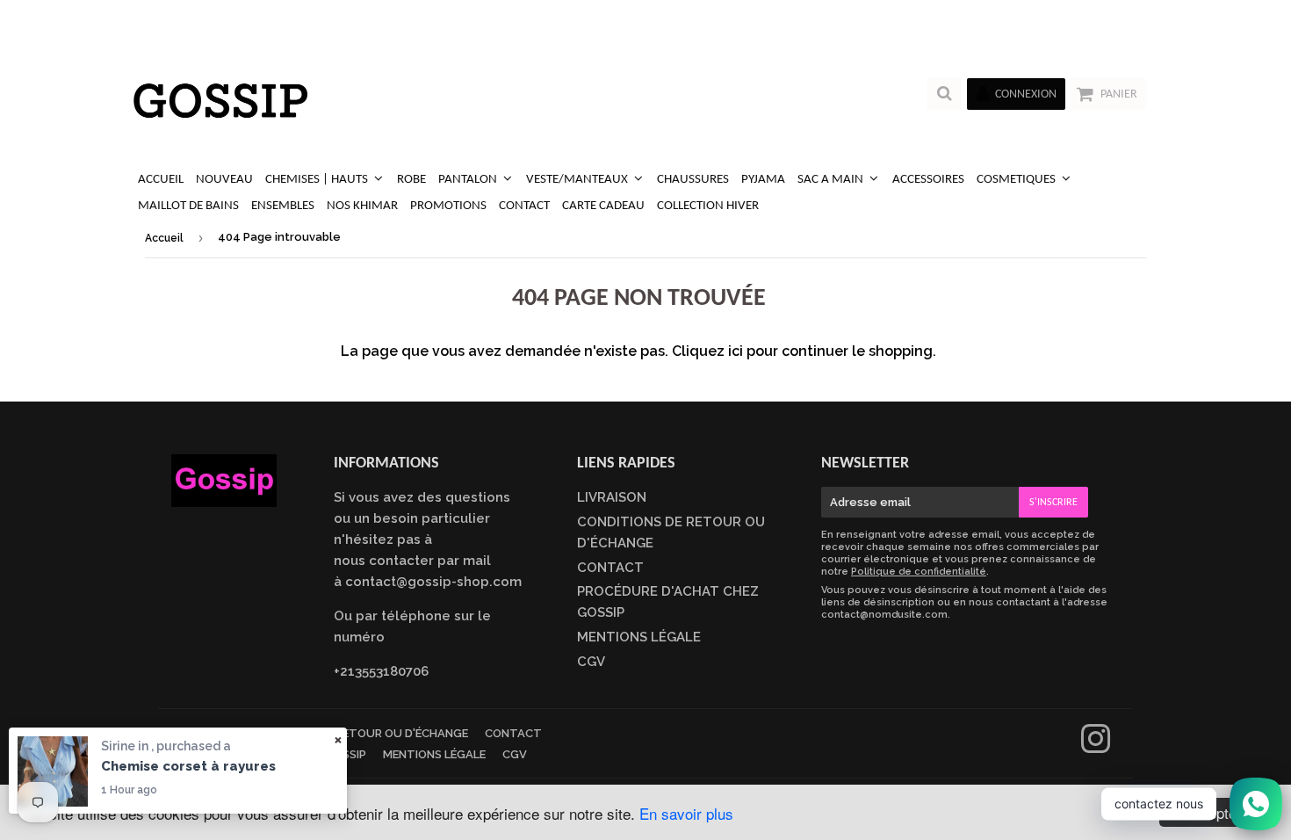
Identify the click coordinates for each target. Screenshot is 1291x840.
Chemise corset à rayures (188, 766)
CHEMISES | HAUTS (318, 179)
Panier (1118, 94)
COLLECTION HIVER (708, 206)
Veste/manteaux (578, 179)
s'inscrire (1053, 502)
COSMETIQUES (1017, 179)
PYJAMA (763, 179)
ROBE (411, 179)
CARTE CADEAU (603, 206)
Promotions (448, 206)
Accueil (164, 238)
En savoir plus (686, 813)
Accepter (1212, 812)
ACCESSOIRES (928, 179)
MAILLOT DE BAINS (188, 206)
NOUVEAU (224, 179)
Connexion (1026, 94)
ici (735, 351)
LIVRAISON (611, 497)
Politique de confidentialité (918, 571)
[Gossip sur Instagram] (1095, 747)
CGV (591, 662)
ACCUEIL (161, 179)
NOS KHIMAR (362, 206)
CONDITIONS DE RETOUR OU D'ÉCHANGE (357, 733)
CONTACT (524, 206)
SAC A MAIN (831, 179)
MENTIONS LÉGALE (639, 637)
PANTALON (469, 179)
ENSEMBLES (282, 206)
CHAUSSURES (693, 179)
